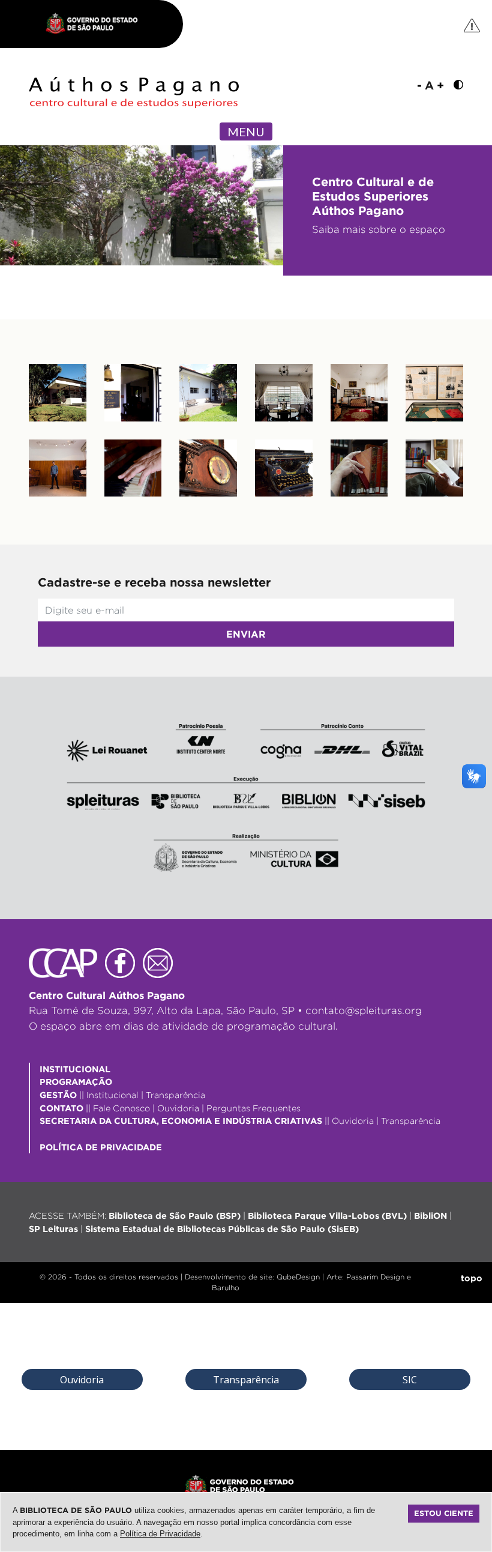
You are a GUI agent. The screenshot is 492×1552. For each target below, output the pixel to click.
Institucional (112, 1094)
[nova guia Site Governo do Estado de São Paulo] (98, 24)
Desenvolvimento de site (228, 1277)
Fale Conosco (121, 1108)
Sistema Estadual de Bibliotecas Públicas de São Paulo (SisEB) (222, 1228)
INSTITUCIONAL (75, 1068)
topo (471, 1277)
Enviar (246, 634)
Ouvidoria (178, 1108)
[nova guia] (472, 24)
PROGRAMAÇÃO (76, 1081)
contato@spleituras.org (363, 1010)
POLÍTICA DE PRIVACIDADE (101, 1147)
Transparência (175, 1094)
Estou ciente (443, 1513)
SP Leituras (53, 1228)
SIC (410, 1379)
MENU (246, 131)
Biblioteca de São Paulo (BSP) (175, 1215)
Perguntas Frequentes (253, 1108)
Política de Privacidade (160, 1533)
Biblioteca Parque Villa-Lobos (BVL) (327, 1215)
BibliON (430, 1215)
